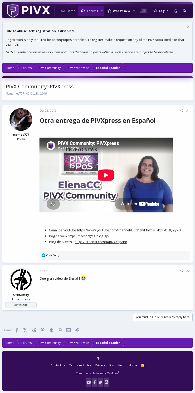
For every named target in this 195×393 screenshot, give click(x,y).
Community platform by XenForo (97, 373)
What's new (121, 11)
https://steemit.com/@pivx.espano (101, 242)
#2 (188, 271)
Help (121, 365)
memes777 (16, 93)
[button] (101, 11)
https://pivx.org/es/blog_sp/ (88, 236)
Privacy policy (104, 365)
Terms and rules (80, 365)
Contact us (58, 365)
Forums (92, 11)
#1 (188, 111)
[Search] (184, 11)
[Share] (182, 111)
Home (71, 11)
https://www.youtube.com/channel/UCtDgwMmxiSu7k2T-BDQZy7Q (129, 230)
